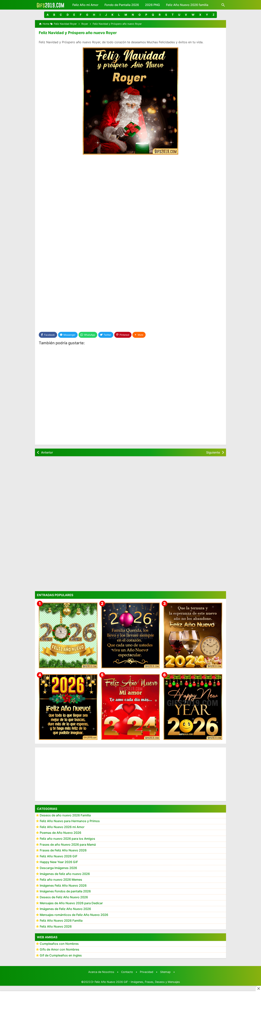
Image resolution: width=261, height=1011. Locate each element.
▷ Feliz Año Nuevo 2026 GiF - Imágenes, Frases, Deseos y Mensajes (135, 981)
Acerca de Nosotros (101, 971)
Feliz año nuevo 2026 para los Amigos (67, 839)
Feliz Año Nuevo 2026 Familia (61, 921)
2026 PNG (152, 5)
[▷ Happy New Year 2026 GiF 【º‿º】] (193, 707)
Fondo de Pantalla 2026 (122, 5)
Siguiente (213, 452)
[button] (47, 14)
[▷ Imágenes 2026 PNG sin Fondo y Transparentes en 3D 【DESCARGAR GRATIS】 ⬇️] (68, 635)
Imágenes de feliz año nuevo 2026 (65, 874)
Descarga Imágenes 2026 (58, 868)
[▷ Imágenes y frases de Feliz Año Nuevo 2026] (68, 707)
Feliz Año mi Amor (85, 5)
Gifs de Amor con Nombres (59, 949)
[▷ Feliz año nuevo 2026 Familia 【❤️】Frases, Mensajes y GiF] (130, 635)
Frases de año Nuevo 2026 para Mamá (68, 844)
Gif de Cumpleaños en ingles (61, 955)
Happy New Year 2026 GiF (59, 862)
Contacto (127, 971)
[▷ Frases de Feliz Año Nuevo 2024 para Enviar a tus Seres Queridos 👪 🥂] (193, 635)
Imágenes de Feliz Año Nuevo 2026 (65, 909)
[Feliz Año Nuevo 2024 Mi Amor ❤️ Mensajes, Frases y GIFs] (130, 707)
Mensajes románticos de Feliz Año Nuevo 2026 (74, 915)
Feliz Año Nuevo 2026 (56, 927)
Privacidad (146, 971)
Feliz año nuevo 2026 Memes (61, 880)
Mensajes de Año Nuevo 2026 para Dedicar (71, 903)
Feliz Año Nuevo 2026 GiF (58, 856)
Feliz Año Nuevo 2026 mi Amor (62, 827)
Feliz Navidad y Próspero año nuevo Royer (78, 32)
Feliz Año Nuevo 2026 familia (187, 5)
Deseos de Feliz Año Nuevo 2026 (64, 897)
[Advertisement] (130, 186)
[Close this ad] (258, 988)
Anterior (47, 452)
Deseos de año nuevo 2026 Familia (65, 815)
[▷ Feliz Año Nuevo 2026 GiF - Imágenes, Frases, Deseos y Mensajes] (50, 5)
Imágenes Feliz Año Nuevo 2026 (63, 885)
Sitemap (165, 971)
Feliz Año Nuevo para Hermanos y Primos (70, 821)
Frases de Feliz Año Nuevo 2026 (63, 850)
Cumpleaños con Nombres (59, 944)
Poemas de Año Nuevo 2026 (60, 833)
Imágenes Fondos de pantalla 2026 (65, 891)
